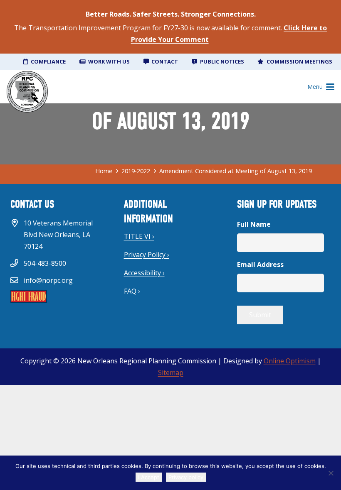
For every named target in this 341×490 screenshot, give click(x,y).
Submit (260, 314)
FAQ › (132, 291)
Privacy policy (185, 477)
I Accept (148, 477)
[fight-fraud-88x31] (57, 296)
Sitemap (170, 372)
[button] (321, 86)
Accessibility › (144, 272)
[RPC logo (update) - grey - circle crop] (27, 92)
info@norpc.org (48, 280)
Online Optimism (290, 360)
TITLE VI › (139, 236)
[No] (330, 473)
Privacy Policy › (146, 254)
